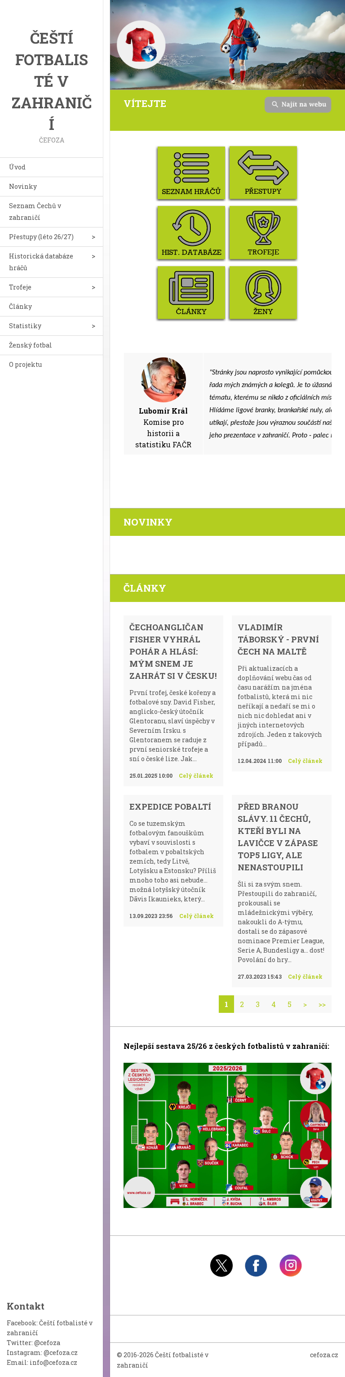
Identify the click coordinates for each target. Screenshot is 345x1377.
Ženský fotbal (30, 345)
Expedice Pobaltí (170, 806)
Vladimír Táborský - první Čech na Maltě (278, 639)
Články (20, 306)
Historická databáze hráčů (41, 262)
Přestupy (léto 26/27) (41, 236)
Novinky (23, 186)
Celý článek (196, 775)
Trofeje (20, 287)
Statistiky (25, 325)
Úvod (17, 167)
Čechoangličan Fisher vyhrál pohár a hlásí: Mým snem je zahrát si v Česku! (173, 651)
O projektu (25, 364)
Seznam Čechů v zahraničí (35, 211)
